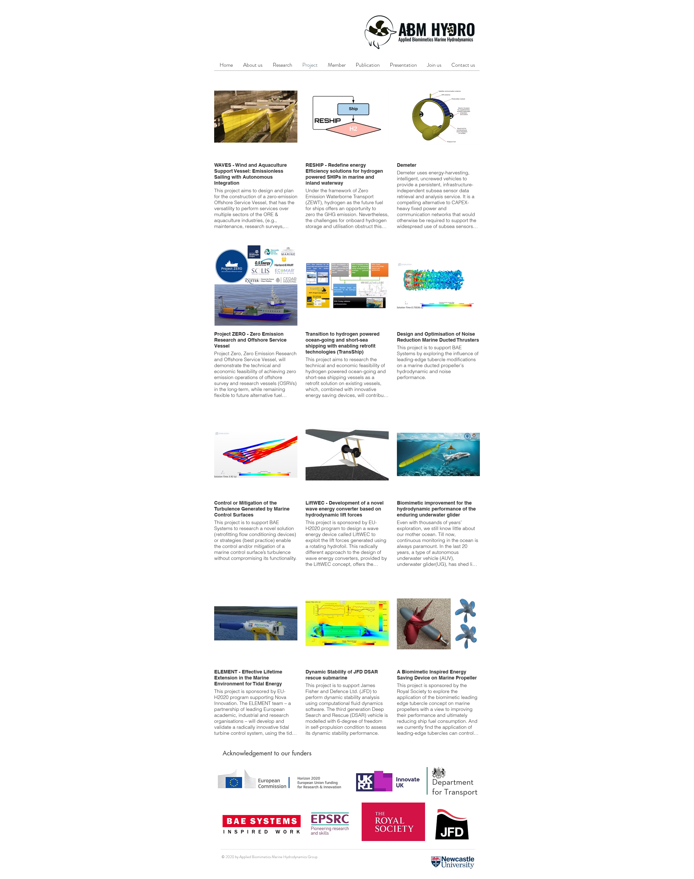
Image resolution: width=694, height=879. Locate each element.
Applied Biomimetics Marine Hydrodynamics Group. (278, 856)
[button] (282, 65)
